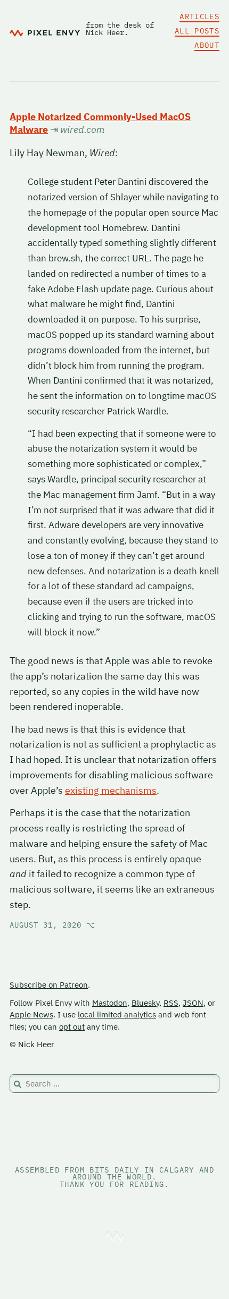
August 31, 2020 (52, 925)
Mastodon (109, 1003)
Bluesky (145, 1003)
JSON (193, 1003)
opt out (72, 1027)
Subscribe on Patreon (49, 985)
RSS (170, 1003)
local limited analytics (117, 1014)
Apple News (31, 1014)
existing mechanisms (111, 790)
